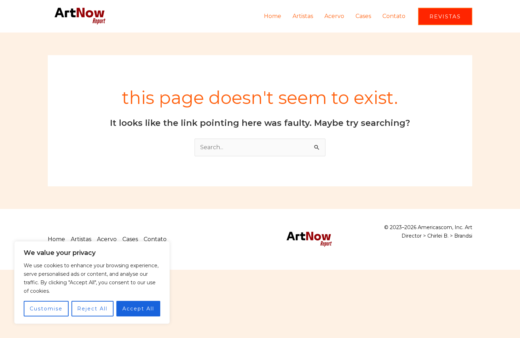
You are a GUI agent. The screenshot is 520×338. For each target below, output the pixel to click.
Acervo (334, 16)
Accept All (138, 308)
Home (272, 16)
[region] (92, 282)
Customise (46, 308)
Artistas (303, 16)
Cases (363, 16)
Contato (393, 16)
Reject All (92, 308)
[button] (445, 16)
